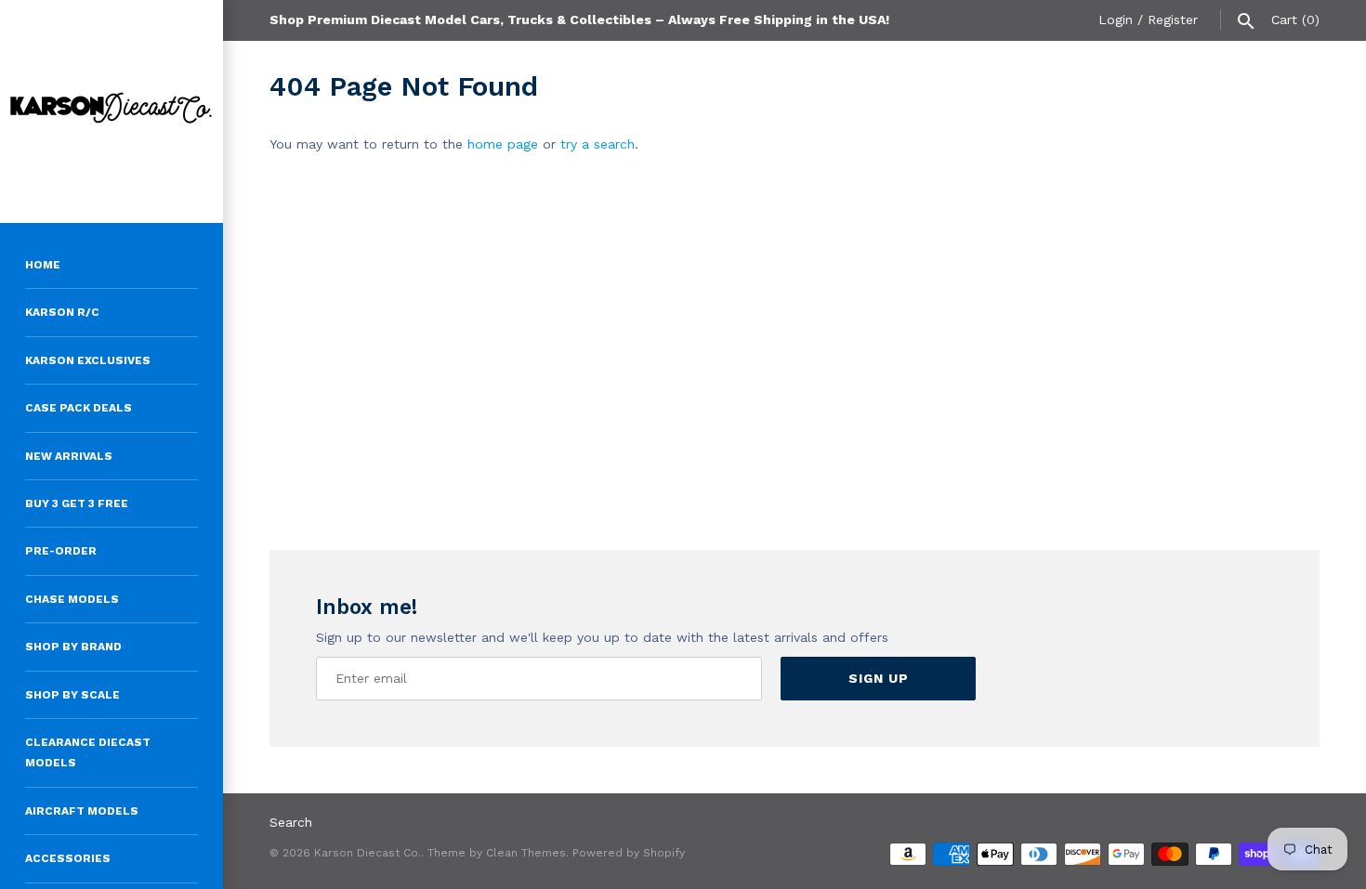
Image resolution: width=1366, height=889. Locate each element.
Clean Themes (526, 852)
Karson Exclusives (88, 360)
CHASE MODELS (72, 599)
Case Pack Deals (78, 407)
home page (502, 144)
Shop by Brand (73, 646)
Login (1115, 19)
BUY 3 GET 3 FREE (76, 503)
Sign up (878, 678)
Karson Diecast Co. (367, 852)
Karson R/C (62, 312)
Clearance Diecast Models (88, 752)
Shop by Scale (72, 694)
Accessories (68, 858)
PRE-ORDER (61, 550)
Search (290, 822)
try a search (597, 144)
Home (42, 264)
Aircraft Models (81, 810)
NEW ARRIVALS (68, 456)
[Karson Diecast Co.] (111, 111)
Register (1173, 19)
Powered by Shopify (628, 852)
